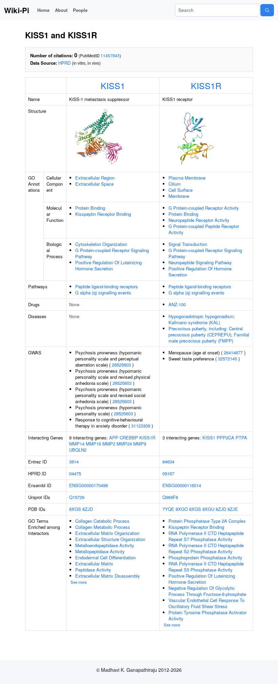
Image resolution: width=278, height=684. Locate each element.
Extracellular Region (95, 177)
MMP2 (108, 443)
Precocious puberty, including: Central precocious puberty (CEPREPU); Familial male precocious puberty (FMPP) (208, 334)
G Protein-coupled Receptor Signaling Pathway (112, 253)
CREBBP (129, 437)
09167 (168, 473)
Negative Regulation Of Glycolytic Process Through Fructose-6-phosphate (207, 591)
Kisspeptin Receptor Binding (103, 214)
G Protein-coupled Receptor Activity (203, 208)
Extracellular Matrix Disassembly (107, 576)
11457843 (110, 55)
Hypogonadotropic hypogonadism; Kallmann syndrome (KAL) (201, 319)
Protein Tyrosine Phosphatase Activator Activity (207, 615)
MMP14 (76, 443)
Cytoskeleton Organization (101, 244)
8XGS (75, 509)
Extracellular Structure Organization (110, 539)
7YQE (168, 509)
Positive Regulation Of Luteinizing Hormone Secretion (108, 265)
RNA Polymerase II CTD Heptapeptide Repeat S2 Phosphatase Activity (206, 548)
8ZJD (87, 509)
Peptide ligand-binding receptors (106, 286)
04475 (75, 473)
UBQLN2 (77, 450)
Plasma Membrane (186, 177)
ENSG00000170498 (88, 485)
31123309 (140, 425)
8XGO (182, 509)
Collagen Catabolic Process (102, 521)
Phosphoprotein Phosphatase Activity (205, 557)
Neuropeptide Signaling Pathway (200, 262)
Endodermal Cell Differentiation (105, 557)
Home (43, 10)
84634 (168, 461)
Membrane (178, 196)
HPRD (64, 63)
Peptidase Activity (93, 569)
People (80, 10)
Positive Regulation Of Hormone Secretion (200, 271)
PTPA (241, 437)
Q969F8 (170, 497)
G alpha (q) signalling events (103, 292)
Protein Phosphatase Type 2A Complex (207, 521)
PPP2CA (225, 437)
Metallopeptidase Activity (100, 551)
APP (113, 437)
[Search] (267, 10)
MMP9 (139, 443)
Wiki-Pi (16, 10)
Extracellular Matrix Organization (107, 533)
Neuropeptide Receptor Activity (199, 220)
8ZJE (232, 509)
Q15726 (76, 497)
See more (79, 582)
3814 (74, 461)
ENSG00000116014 (181, 485)
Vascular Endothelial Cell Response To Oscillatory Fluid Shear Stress (206, 603)
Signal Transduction (187, 244)
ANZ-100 (177, 304)
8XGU (208, 509)
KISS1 (113, 85)
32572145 (227, 358)
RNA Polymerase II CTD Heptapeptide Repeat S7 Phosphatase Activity (206, 536)
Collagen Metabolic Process (102, 527)
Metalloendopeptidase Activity (104, 545)
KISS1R (206, 85)
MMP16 (93, 443)
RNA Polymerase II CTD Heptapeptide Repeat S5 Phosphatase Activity (206, 566)
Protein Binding (90, 208)
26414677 (233, 352)
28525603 (121, 364)
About (61, 10)
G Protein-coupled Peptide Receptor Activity (203, 229)
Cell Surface (180, 190)
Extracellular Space (94, 184)
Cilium (174, 184)
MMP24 (124, 443)
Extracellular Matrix (94, 563)
